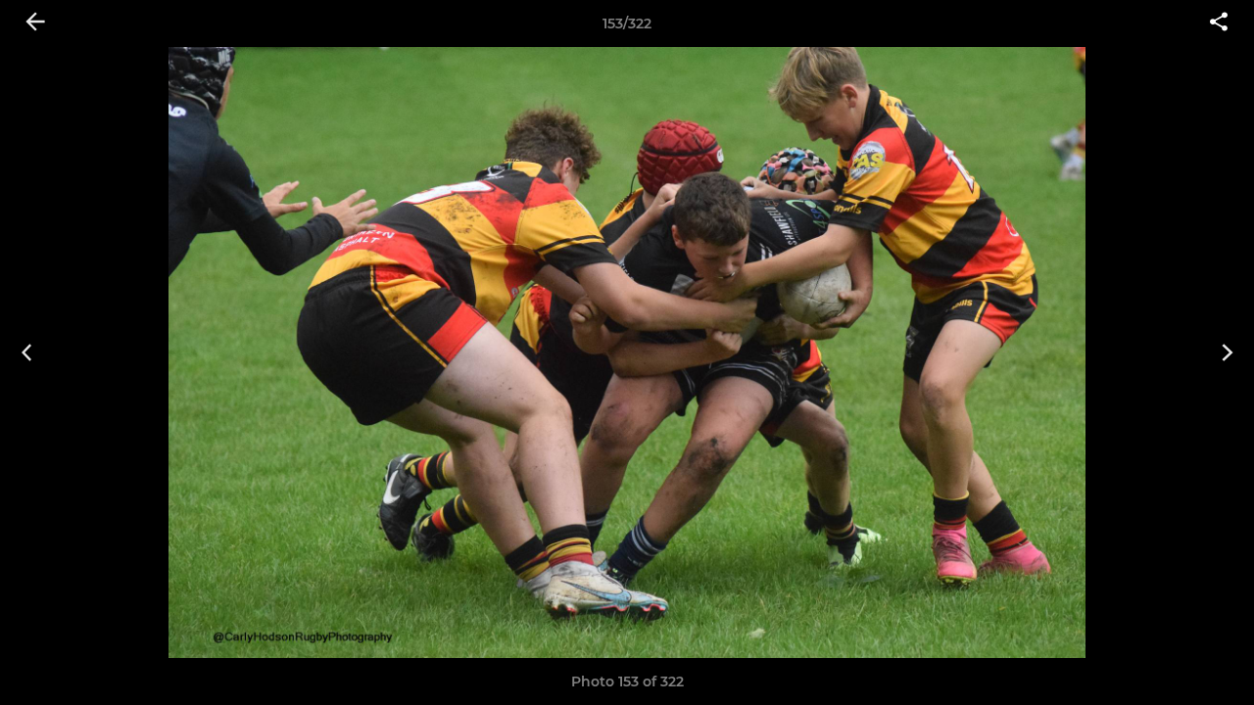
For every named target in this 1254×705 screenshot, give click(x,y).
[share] (1218, 23)
